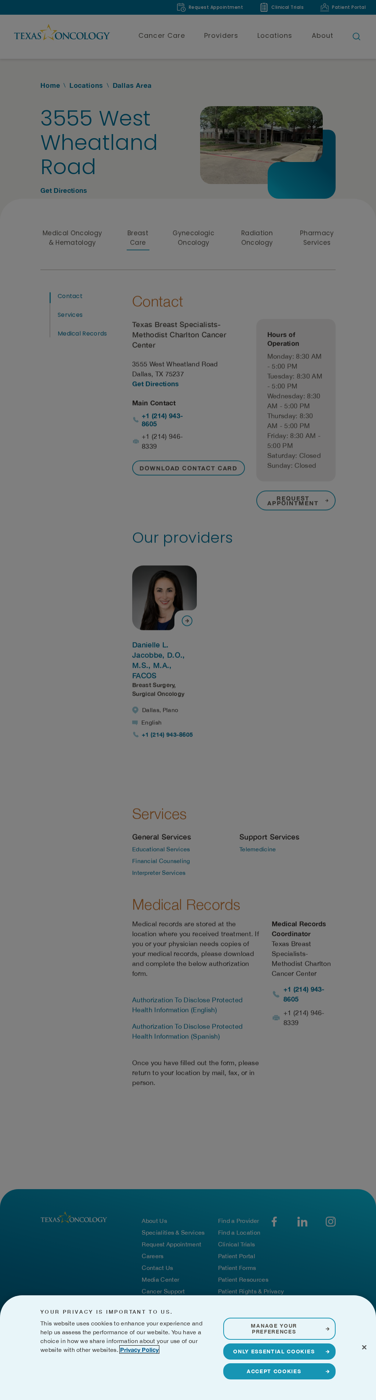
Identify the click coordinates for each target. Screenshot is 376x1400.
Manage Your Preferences (274, 1328)
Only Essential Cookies (274, 1351)
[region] (188, 1347)
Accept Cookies (274, 1371)
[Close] (364, 1347)
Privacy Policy (139, 1349)
